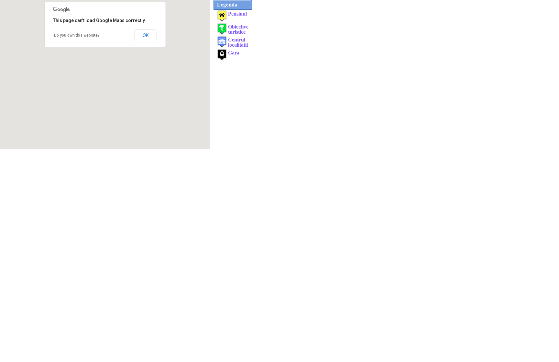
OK (145, 35)
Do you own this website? (77, 35)
